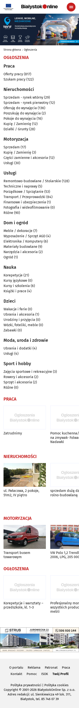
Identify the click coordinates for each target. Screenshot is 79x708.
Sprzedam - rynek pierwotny (26, 103)
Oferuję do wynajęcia (20, 108)
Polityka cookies (56, 685)
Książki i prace (15, 291)
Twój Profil (60, 674)
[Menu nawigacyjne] (71, 7)
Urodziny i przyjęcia (19, 320)
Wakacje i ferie (15, 309)
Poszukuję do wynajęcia (22, 113)
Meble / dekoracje (18, 231)
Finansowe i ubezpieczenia (25, 202)
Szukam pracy (14, 79)
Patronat (51, 667)
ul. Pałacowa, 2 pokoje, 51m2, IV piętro (21, 493)
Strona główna (12, 49)
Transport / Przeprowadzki (24, 197)
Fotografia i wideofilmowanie (27, 207)
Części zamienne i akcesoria (26, 158)
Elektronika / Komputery (23, 241)
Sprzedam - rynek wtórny (23, 97)
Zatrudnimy (13, 433)
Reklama (34, 667)
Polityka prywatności (26, 685)
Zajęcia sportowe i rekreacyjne (28, 372)
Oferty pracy (13, 74)
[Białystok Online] (39, 6)
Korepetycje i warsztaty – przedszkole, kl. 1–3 (23, 605)
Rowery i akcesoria (18, 377)
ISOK (44, 674)
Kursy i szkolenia (17, 286)
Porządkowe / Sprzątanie (23, 191)
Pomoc (32, 674)
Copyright (11, 690)
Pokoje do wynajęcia (20, 118)
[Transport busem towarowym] (25, 537)
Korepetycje (13, 275)
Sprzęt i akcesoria (18, 382)
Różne (8, 213)
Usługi (8, 163)
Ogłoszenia (30, 49)
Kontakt (16, 674)
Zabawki (10, 330)
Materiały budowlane (20, 247)
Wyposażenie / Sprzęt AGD (24, 236)
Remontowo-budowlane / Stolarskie (32, 181)
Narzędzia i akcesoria (21, 252)
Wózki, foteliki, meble (21, 325)
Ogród (8, 257)
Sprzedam (12, 147)
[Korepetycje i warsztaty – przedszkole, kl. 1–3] (25, 587)
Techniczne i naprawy (20, 186)
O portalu (16, 667)
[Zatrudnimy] (25, 418)
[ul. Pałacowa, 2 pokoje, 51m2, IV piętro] (25, 475)
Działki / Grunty (16, 129)
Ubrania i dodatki (18, 348)
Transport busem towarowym (17, 555)
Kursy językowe (15, 280)
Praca (66, 667)
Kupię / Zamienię (17, 124)
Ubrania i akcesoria (19, 314)
